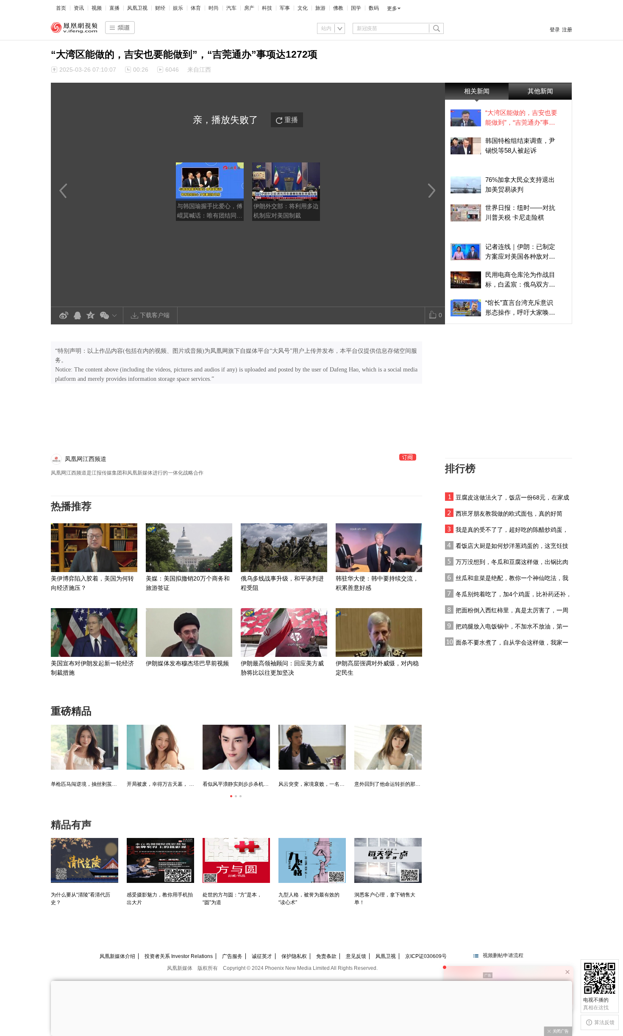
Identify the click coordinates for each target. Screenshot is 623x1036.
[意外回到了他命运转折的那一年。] (388, 747)
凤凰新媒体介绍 (117, 956)
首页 (61, 8)
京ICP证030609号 (426, 956)
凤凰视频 (74, 27)
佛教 (338, 8)
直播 (114, 8)
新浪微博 (63, 315)
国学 (356, 8)
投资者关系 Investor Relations (179, 956)
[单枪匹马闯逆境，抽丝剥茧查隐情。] (84, 747)
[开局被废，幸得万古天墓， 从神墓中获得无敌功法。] (160, 747)
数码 (374, 8)
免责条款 (326, 956)
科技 (267, 8)
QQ (77, 315)
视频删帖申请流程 (503, 955)
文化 (303, 8)
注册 (567, 30)
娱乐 (178, 8)
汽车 (231, 8)
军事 (285, 8)
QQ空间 (90, 315)
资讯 (79, 8)
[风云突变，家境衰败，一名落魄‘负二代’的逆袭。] (312, 747)
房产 (249, 8)
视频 (97, 8)
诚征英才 (262, 956)
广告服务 (232, 956)
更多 (392, 8)
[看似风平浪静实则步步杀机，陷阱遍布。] (236, 747)
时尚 (214, 8)
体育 (196, 8)
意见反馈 (356, 956)
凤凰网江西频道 (85, 458)
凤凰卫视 (137, 8)
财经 (160, 8)
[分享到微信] (110, 315)
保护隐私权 (294, 956)
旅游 (320, 8)
